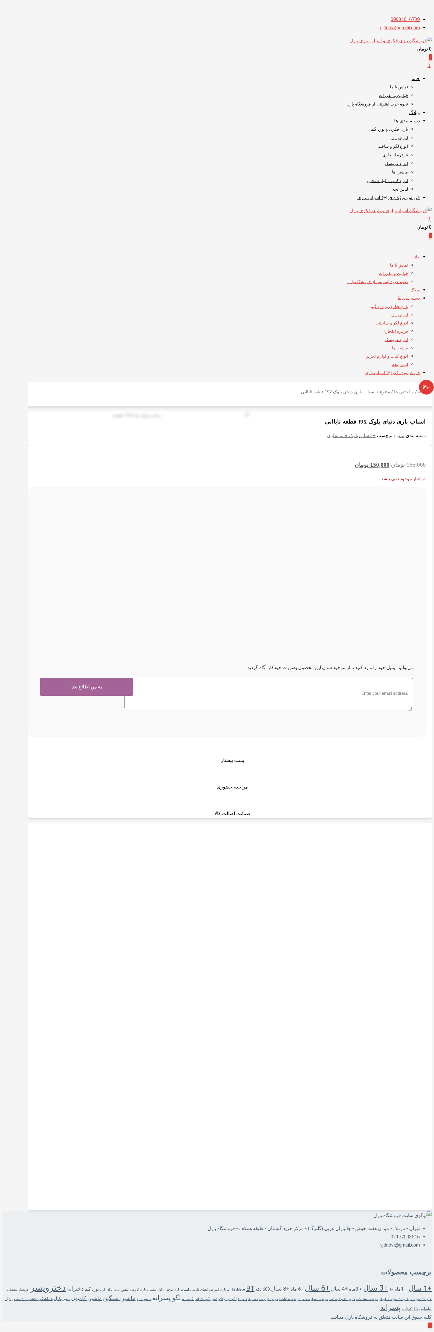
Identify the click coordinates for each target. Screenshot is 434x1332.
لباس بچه (400, 189)
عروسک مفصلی (18, 1290)
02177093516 (405, 1236)
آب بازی (225, 1290)
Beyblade (238, 1290)
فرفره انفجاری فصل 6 (313, 1299)
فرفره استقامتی (367, 1299)
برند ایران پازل (110, 1290)
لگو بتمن (217, 1299)
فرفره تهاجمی (268, 1299)
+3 (391, 1290)
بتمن (125, 1289)
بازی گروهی (138, 1290)
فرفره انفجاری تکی (342, 1299)
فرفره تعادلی (287, 1299)
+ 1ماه (400, 1289)
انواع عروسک (396, 164)
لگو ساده (188, 1299)
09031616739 (405, 19)
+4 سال (339, 1289)
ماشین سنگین (119, 1298)
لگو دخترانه (203, 1299)
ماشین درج (144, 1299)
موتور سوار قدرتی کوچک (392, 1174)
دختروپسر (48, 1288)
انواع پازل (399, 138)
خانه (416, 79)
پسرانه (390, 1307)
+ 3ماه (355, 1289)
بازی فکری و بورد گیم (389, 129)
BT (250, 1288)
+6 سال (317, 1288)
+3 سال (368, 435)
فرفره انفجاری (395, 155)
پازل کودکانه (410, 1309)
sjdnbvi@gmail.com (400, 27)
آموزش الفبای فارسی (204, 1290)
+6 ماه (297, 1289)
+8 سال (280, 1289)
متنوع (385, 392)
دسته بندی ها (407, 121)
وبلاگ (414, 113)
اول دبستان (154, 1290)
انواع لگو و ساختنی (392, 147)
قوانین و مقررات (393, 96)
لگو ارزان (230, 1299)
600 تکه (263, 1289)
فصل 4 (242, 1299)
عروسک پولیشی (421, 1299)
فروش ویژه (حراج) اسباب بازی (388, 198)
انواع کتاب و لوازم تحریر (387, 181)
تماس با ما (399, 87)
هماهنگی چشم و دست (33, 1298)
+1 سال (420, 1288)
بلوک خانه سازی (342, 435)
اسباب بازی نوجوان (176, 1290)
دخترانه (75, 1289)
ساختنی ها (404, 392)
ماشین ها (400, 172)
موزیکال (62, 1298)
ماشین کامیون (86, 1298)
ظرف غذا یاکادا (405, 998)
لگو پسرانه (166, 1298)
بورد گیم (92, 1289)
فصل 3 (253, 1299)
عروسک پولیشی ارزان (394, 1299)
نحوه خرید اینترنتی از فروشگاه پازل (377, 104)
